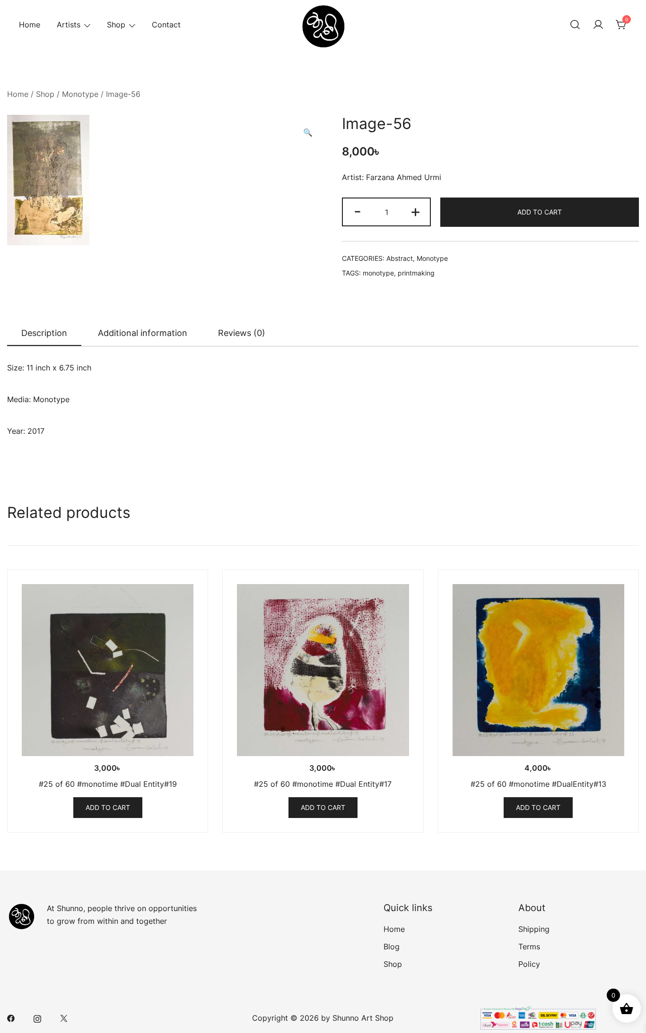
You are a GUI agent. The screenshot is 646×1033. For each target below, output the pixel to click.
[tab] (44, 333)
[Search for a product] (575, 25)
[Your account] (598, 25)
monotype (378, 273)
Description (44, 333)
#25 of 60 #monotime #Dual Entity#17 (323, 784)
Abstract (399, 258)
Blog (392, 946)
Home (29, 24)
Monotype (80, 94)
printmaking (416, 273)
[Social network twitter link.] (64, 1018)
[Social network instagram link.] (37, 1018)
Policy (529, 964)
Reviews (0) (241, 333)
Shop (116, 24)
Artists (68, 24)
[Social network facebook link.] (11, 1018)
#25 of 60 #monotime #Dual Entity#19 (108, 784)
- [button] (357, 211)
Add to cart (539, 212)
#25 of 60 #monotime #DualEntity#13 (538, 784)
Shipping (534, 929)
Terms (529, 946)
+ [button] (415, 211)
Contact (166, 24)
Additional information (142, 333)
